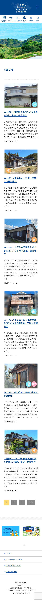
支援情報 (31, 20)
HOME (8, 553)
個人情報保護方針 (13, 565)
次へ (31, 502)
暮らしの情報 (17, 20)
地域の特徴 (11, 20)
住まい (37, 20)
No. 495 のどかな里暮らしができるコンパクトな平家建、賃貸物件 (20, 250)
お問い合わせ (11, 572)
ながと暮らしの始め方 (4, 21)
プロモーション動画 (14, 559)
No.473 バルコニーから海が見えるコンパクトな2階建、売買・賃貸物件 (21, 323)
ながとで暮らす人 (24, 21)
